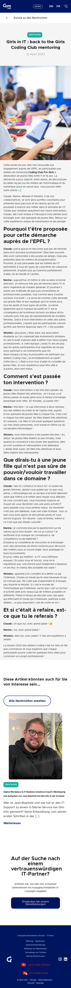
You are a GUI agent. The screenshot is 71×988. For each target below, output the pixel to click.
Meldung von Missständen (35, 949)
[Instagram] (60, 959)
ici (18, 190)
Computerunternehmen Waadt (31, 936)
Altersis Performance (35, 956)
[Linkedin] (66, 959)
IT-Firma (50, 936)
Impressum (40, 941)
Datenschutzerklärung (35, 945)
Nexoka (40, 983)
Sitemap (29, 941)
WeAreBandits (45, 980)
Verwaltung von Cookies (35, 952)
